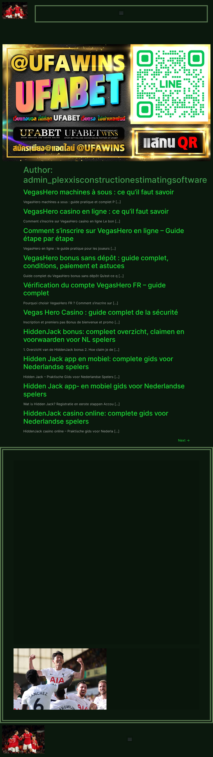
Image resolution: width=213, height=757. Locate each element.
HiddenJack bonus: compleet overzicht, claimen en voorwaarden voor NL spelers (103, 336)
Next (184, 440)
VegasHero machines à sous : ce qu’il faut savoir (98, 192)
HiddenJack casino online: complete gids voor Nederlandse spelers (95, 417)
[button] (121, 12)
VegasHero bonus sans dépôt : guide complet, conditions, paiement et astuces (95, 262)
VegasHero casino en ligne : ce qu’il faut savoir (96, 211)
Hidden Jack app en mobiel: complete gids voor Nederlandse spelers (98, 363)
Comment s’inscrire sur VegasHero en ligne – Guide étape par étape (103, 235)
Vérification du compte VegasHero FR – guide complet (94, 289)
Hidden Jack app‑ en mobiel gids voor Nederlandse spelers (104, 390)
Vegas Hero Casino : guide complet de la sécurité (100, 312)
